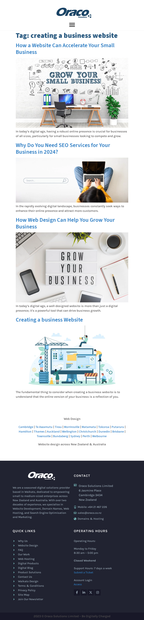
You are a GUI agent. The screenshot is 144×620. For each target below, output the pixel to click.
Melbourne (99, 436)
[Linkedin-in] (84, 592)
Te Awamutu (43, 427)
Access (78, 584)
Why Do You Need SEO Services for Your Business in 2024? (63, 148)
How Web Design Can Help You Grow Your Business (65, 223)
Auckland (53, 431)
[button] (72, 25)
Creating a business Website (49, 320)
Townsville (44, 436)
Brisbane (118, 431)
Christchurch (87, 431)
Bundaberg (60, 436)
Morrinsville (71, 427)
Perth (86, 436)
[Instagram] (97, 592)
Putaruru (118, 427)
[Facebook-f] (77, 592)
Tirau (58, 427)
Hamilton (25, 431)
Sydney (75, 436)
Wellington (69, 431)
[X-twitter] (91, 592)
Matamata (89, 427)
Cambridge (26, 427)
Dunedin (104, 431)
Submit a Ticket (83, 573)
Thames (39, 431)
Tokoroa (103, 427)
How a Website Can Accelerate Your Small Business (65, 48)
